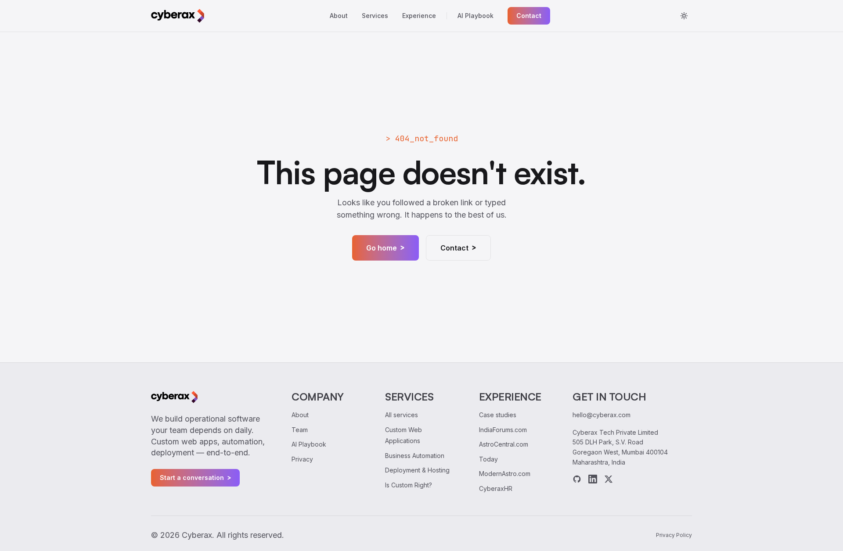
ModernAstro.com (504, 473)
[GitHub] (577, 479)
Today (488, 459)
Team (300, 429)
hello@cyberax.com (601, 415)
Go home (385, 247)
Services (375, 15)
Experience (419, 15)
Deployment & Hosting (417, 470)
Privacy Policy (674, 535)
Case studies (497, 415)
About (339, 15)
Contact (528, 15)
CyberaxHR (495, 488)
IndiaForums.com (503, 429)
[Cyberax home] (177, 16)
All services (401, 415)
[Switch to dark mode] (684, 16)
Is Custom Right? (408, 485)
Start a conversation (195, 478)
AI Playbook (476, 15)
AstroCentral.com (503, 444)
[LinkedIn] (592, 479)
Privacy (302, 459)
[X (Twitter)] (608, 479)
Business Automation (414, 455)
